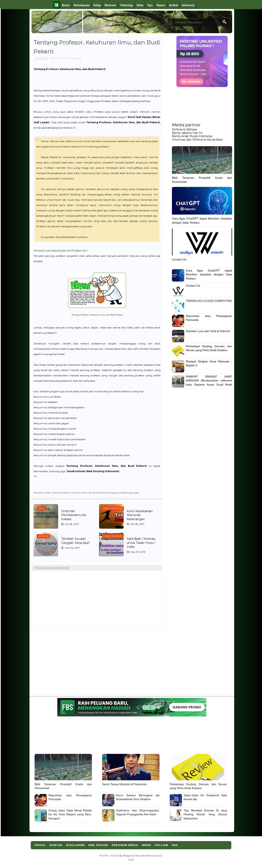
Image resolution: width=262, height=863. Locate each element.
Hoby (140, 5)
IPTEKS (64, 58)
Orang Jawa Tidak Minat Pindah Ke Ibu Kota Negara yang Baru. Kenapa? (70, 814)
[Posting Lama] (156, 639)
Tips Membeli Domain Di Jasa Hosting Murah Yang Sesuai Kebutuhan (205, 814)
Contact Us (179, 259)
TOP (131, 859)
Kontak (56, 845)
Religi (97, 5)
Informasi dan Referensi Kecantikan (197, 139)
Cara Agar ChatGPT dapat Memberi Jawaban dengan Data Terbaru (209, 274)
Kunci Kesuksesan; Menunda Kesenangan (140, 515)
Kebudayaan (82, 5)
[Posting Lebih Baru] (36, 639)
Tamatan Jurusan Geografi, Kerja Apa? (75, 541)
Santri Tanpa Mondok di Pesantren (124, 784)
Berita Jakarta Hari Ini (187, 133)
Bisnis (66, 5)
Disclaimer (75, 845)
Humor (161, 5)
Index (146, 845)
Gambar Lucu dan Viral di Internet (208, 331)
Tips (150, 5)
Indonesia (188, 5)
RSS (175, 845)
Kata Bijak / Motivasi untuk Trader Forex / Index (141, 543)
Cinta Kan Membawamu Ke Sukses (73, 515)
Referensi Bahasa (184, 129)
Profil (40, 845)
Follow (161, 845)
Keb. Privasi (98, 845)
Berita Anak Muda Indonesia (192, 136)
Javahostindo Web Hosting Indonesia (93, 471)
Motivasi (110, 5)
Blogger (127, 855)
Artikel (173, 5)
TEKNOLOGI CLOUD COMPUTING (209, 300)
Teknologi (126, 5)
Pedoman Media (125, 845)
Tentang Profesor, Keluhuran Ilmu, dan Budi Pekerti (123, 122)
